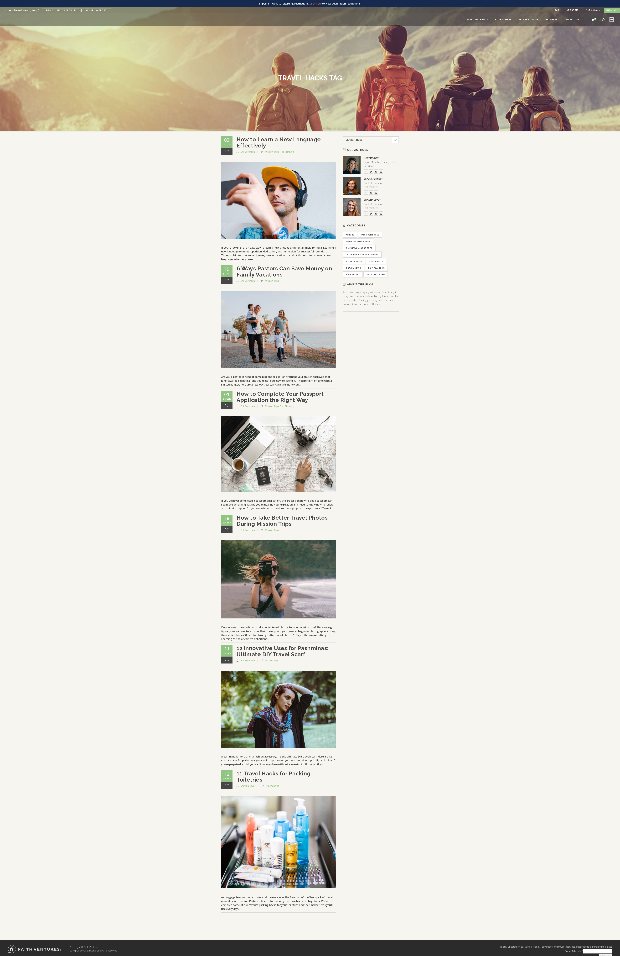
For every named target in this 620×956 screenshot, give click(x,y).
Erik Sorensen (248, 151)
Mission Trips (272, 151)
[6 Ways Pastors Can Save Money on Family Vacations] (278, 329)
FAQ (557, 10)
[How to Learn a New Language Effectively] (278, 200)
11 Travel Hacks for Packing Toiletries (274, 776)
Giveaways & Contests (359, 248)
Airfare (350, 235)
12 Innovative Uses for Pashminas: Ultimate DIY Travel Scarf (283, 651)
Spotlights (376, 261)
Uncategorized (376, 275)
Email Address (574, 951)
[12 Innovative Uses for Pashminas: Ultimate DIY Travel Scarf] (278, 709)
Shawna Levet (248, 785)
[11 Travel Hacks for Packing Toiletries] (278, 842)
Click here (315, 3)
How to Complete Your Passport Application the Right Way (280, 397)
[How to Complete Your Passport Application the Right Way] (278, 454)
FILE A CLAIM (592, 10)
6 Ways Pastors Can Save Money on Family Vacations (284, 271)
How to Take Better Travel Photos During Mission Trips (282, 520)
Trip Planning (287, 151)
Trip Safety (353, 275)
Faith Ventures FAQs (358, 241)
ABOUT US (572, 10)
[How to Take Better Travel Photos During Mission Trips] (278, 579)
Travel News (353, 268)
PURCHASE (612, 10)
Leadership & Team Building (362, 255)
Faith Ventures (370, 235)
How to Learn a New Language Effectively (279, 142)
